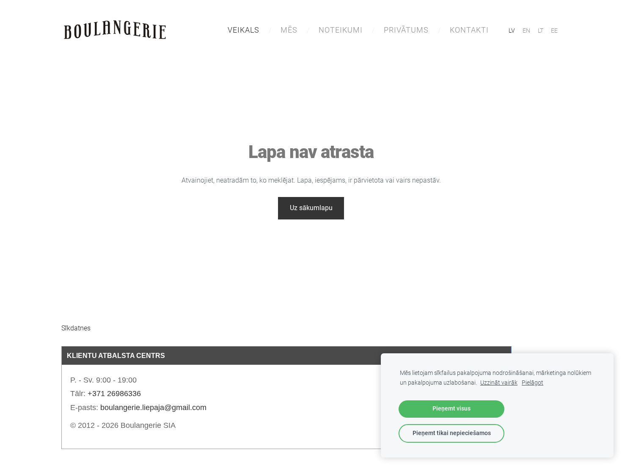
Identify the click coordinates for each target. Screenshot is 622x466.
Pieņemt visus (451, 408)
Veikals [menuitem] (243, 29)
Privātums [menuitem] (406, 29)
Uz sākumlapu (311, 208)
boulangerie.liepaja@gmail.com (153, 407)
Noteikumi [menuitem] (341, 29)
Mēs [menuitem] (289, 29)
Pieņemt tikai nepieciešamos (452, 433)
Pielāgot (532, 382)
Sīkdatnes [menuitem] (76, 328)
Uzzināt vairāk (498, 382)
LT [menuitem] (540, 30)
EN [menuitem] (526, 30)
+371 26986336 (114, 393)
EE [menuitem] (554, 30)
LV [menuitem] (512, 30)
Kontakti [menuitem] (469, 29)
